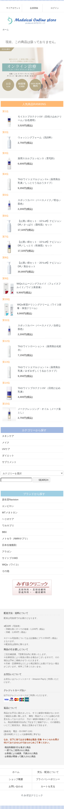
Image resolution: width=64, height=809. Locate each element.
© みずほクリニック (32, 795)
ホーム (6, 29)
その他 (5, 571)
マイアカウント (13, 8)
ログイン (55, 8)
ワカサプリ (8, 525)
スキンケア (8, 436)
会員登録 (34, 8)
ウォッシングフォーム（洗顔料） (36, 137)
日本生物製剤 (9, 545)
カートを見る (48, 786)
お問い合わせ (16, 786)
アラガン (7, 551)
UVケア (6, 449)
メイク (5, 442)
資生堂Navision (10, 499)
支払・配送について (48, 772)
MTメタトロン (10, 512)
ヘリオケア (8, 519)
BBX (4, 532)
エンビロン (8, 506)
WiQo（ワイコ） (11, 564)
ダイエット (8, 455)
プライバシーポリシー (48, 779)
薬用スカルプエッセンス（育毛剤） (37, 158)
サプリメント (9, 462)
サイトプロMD (10, 558)
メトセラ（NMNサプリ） (15, 538)
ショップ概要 (16, 779)
